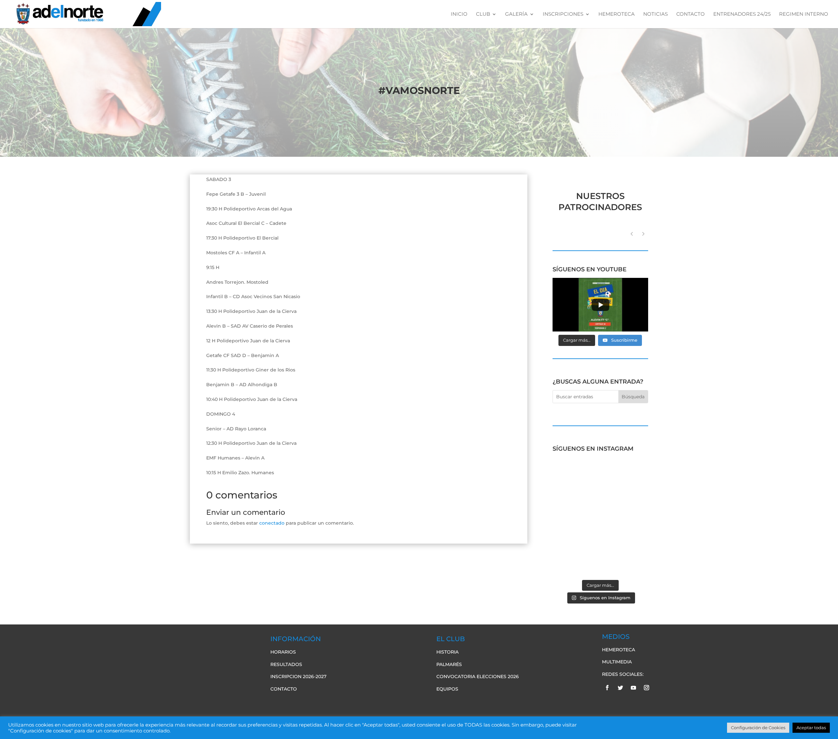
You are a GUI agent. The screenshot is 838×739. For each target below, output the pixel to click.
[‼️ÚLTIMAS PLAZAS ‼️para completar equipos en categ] (625, 532)
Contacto (283, 689)
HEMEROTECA (616, 14)
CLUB (483, 14)
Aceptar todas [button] (811, 727)
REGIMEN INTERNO (803, 14)
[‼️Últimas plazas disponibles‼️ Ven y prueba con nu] (625, 503)
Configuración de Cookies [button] (758, 727)
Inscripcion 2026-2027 (298, 676)
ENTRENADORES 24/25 (742, 14)
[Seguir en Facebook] (607, 687)
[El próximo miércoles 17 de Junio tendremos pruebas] (625, 474)
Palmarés (449, 664)
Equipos (447, 689)
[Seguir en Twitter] (620, 687)
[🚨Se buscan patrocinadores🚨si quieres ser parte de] (576, 474)
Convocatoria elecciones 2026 (477, 676)
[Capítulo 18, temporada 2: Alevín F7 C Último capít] (576, 561)
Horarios (283, 652)
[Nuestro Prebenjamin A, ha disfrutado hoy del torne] (576, 532)
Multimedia (617, 662)
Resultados (286, 664)
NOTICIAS (655, 14)
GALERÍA (516, 14)
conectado (271, 523)
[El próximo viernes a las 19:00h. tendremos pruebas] (576, 503)
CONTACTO (690, 14)
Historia (447, 652)
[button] (643, 234)
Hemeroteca (618, 650)
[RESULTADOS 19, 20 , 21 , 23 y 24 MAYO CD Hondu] (625, 561)
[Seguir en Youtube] (633, 687)
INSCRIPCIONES (563, 14)
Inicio (459, 14)
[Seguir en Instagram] (646, 687)
